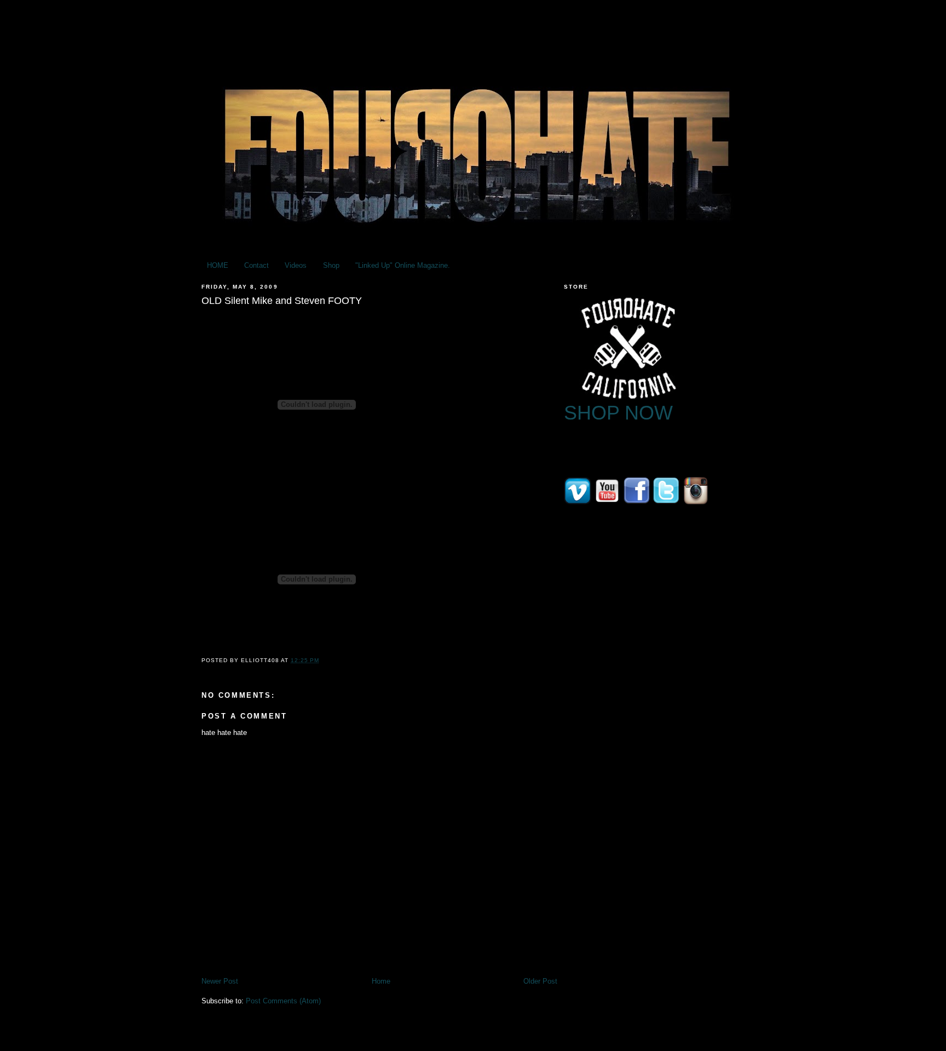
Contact (256, 265)
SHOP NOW (618, 412)
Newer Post (219, 981)
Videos (296, 265)
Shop (331, 265)
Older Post (540, 981)
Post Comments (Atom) (283, 1001)
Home (381, 981)
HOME (217, 265)
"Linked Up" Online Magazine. (402, 265)
